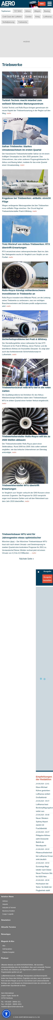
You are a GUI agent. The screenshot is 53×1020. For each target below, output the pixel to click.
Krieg (37, 17)
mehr (8, 113)
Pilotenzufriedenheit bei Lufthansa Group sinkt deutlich (44, 856)
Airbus (27, 11)
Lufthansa (47, 17)
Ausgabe (47, 571)
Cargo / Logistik (7, 914)
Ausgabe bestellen (47, 578)
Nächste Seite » (26, 559)
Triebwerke (22, 22)
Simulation (6, 920)
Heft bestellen (7, 949)
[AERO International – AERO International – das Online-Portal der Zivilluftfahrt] (10, 7)
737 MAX (17, 11)
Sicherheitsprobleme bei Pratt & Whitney (24, 339)
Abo (3, 946)
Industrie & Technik (9, 907)
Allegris (37, 11)
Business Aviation (8, 911)
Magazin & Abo (7, 941)
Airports (5, 904)
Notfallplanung (8, 22)
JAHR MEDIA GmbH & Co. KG (29, 1017)
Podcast (4, 958)
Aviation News (7, 896)
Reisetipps (6, 934)
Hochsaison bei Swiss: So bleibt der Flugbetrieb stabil (44, 887)
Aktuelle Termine (8, 927)
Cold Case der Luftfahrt (12, 17)
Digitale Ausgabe (8, 952)
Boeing (47, 11)
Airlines (5, 901)
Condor (28, 17)
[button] (6, 1013)
